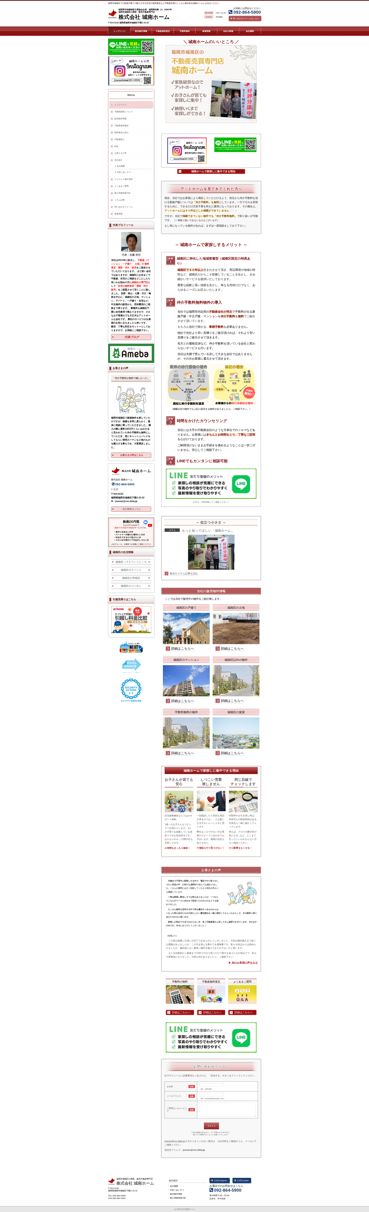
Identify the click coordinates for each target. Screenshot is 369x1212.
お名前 (170, 1086)
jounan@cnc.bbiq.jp (174, 1141)
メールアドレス (174, 1096)
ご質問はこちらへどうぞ (177, 1109)
